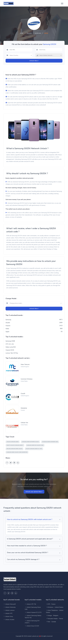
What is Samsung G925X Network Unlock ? (27, 148)
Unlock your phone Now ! (34, 492)
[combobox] (19, 55)
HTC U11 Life (10, 344)
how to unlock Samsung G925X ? (15, 445)
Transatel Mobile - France (55, 619)
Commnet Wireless (26, 379)
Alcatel (8, 323)
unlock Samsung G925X (13, 441)
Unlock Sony (9, 616)
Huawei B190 (10, 350)
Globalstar (24, 408)
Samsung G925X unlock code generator (17, 452)
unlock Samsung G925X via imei (34, 448)
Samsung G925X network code (50, 441)
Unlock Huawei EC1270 (33, 612)
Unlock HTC (8, 613)
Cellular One (24, 422)
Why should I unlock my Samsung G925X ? (27, 173)
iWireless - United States (55, 607)
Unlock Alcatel (9, 620)
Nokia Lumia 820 (11, 347)
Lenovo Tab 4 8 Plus (12, 353)
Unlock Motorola (10, 607)
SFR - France (51, 604)
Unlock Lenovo (9, 610)
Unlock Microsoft (10, 604)
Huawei (8, 326)
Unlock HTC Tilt (31, 604)
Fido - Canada (51, 622)
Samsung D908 (10, 341)
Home (22, 33)
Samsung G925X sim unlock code (35, 445)
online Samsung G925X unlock (14, 448)
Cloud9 (23, 393)
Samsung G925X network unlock (30, 441)
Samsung (38, 33)
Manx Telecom (25, 364)
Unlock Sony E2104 (32, 626)
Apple (7, 332)
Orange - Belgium (52, 615)
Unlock (29, 33)
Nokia (7, 329)
